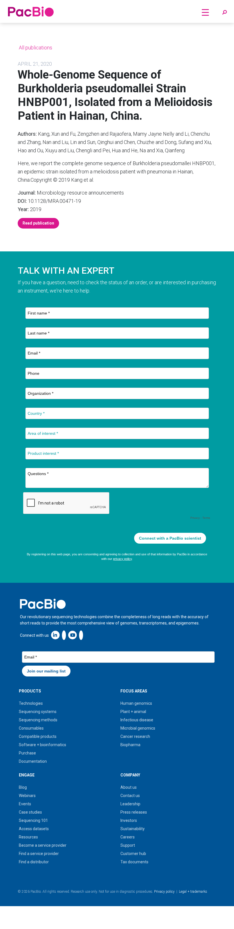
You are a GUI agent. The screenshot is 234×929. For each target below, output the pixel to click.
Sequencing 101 (33, 820)
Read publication (38, 223)
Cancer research (135, 736)
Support (127, 845)
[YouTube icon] (72, 635)
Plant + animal (133, 711)
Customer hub (133, 853)
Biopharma (130, 744)
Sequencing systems (38, 711)
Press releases (133, 812)
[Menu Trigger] (205, 12)
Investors (128, 820)
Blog (23, 787)
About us (128, 787)
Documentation (33, 761)
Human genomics (136, 703)
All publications (35, 48)
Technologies (31, 703)
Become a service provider (42, 845)
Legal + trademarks (193, 892)
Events (25, 804)
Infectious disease (136, 720)
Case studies (30, 812)
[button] (225, 12)
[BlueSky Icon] (81, 635)
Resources (28, 837)
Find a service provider (39, 853)
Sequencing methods (38, 720)
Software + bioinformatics (42, 744)
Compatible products (38, 736)
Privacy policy (164, 892)
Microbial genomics (137, 728)
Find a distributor (34, 862)
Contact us (130, 795)
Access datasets (34, 828)
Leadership (130, 804)
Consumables (31, 728)
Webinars (27, 795)
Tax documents (134, 862)
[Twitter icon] (64, 635)
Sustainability (132, 828)
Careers (127, 837)
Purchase (27, 753)
